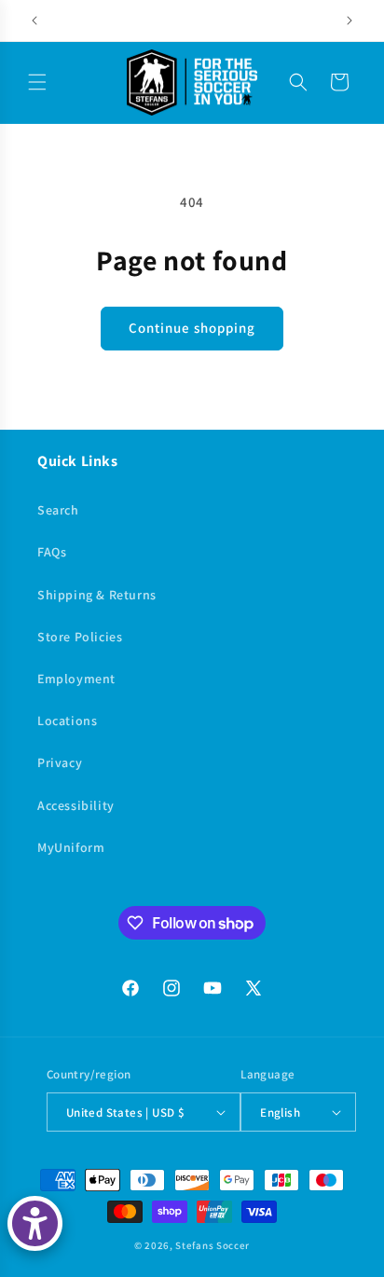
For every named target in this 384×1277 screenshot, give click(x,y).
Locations (67, 720)
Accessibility (76, 805)
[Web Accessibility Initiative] (35, 1223)
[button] (37, 82)
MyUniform (70, 847)
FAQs (51, 551)
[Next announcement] (349, 20)
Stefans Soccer (212, 1245)
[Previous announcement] (34, 20)
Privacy (59, 762)
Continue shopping (192, 327)
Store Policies (79, 636)
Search (58, 509)
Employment (76, 678)
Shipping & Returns (97, 594)
